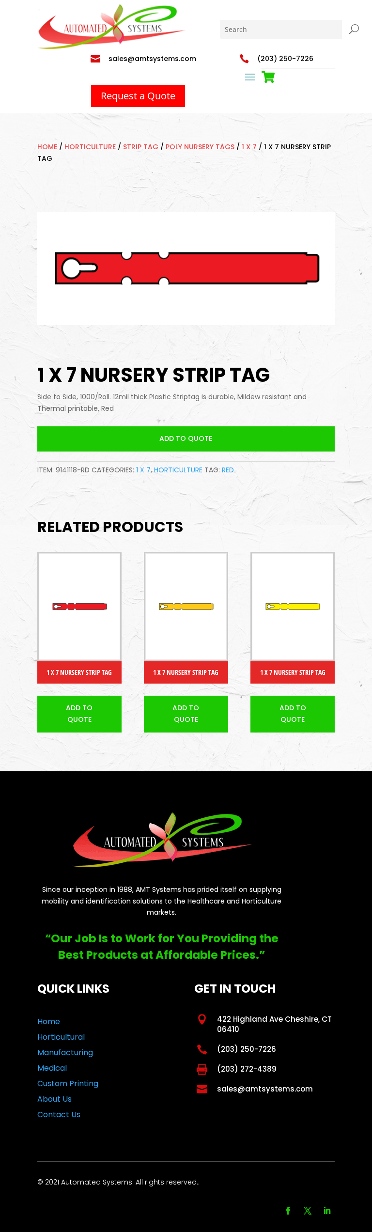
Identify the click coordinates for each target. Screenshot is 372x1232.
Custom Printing (67, 1083)
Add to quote (185, 438)
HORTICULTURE (90, 147)
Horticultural (61, 1037)
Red (228, 470)
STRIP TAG (140, 147)
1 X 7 (249, 147)
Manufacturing (65, 1052)
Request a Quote (138, 95)
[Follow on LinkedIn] (327, 1210)
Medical (52, 1068)
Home (47, 147)
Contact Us (58, 1114)
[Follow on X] (307, 1210)
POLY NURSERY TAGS (200, 147)
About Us (54, 1099)
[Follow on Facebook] (288, 1210)
